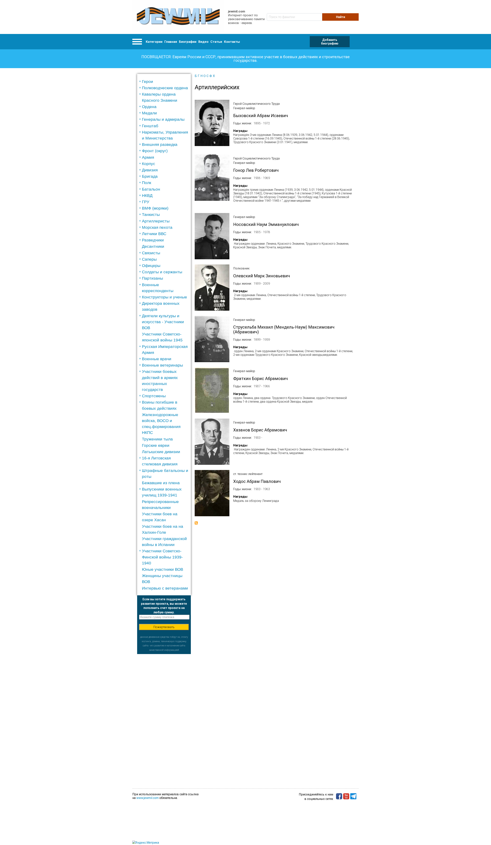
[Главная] (178, 17)
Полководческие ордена (165, 88)
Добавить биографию (329, 41)
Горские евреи (155, 445)
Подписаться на (196, 523)
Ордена (149, 106)
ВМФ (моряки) (155, 208)
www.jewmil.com (147, 798)
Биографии (187, 42)
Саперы (149, 259)
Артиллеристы (156, 221)
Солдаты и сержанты (162, 272)
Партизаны (152, 278)
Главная (170, 42)
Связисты (151, 253)
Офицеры (151, 265)
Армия (148, 157)
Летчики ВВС (154, 233)
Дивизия (150, 170)
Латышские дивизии (161, 451)
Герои (147, 81)
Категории (154, 42)
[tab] (165, 81)
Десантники (153, 246)
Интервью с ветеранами (165, 588)
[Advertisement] (164, 711)
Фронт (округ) (155, 151)
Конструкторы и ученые (164, 297)
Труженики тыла (157, 439)
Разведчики (153, 240)
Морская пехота (157, 227)
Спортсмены (154, 396)
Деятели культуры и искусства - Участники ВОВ (163, 322)
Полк (146, 182)
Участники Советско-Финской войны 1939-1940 (162, 557)
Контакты (232, 42)
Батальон (151, 189)
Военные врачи (156, 359)
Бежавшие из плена (161, 483)
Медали (149, 113)
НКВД (147, 195)
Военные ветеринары (162, 365)
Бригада (150, 176)
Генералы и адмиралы (163, 119)
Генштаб (150, 126)
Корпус (148, 163)
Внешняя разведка (159, 144)
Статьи (216, 42)
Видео (203, 42)
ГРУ (145, 202)
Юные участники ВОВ (162, 569)
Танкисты (151, 214)
